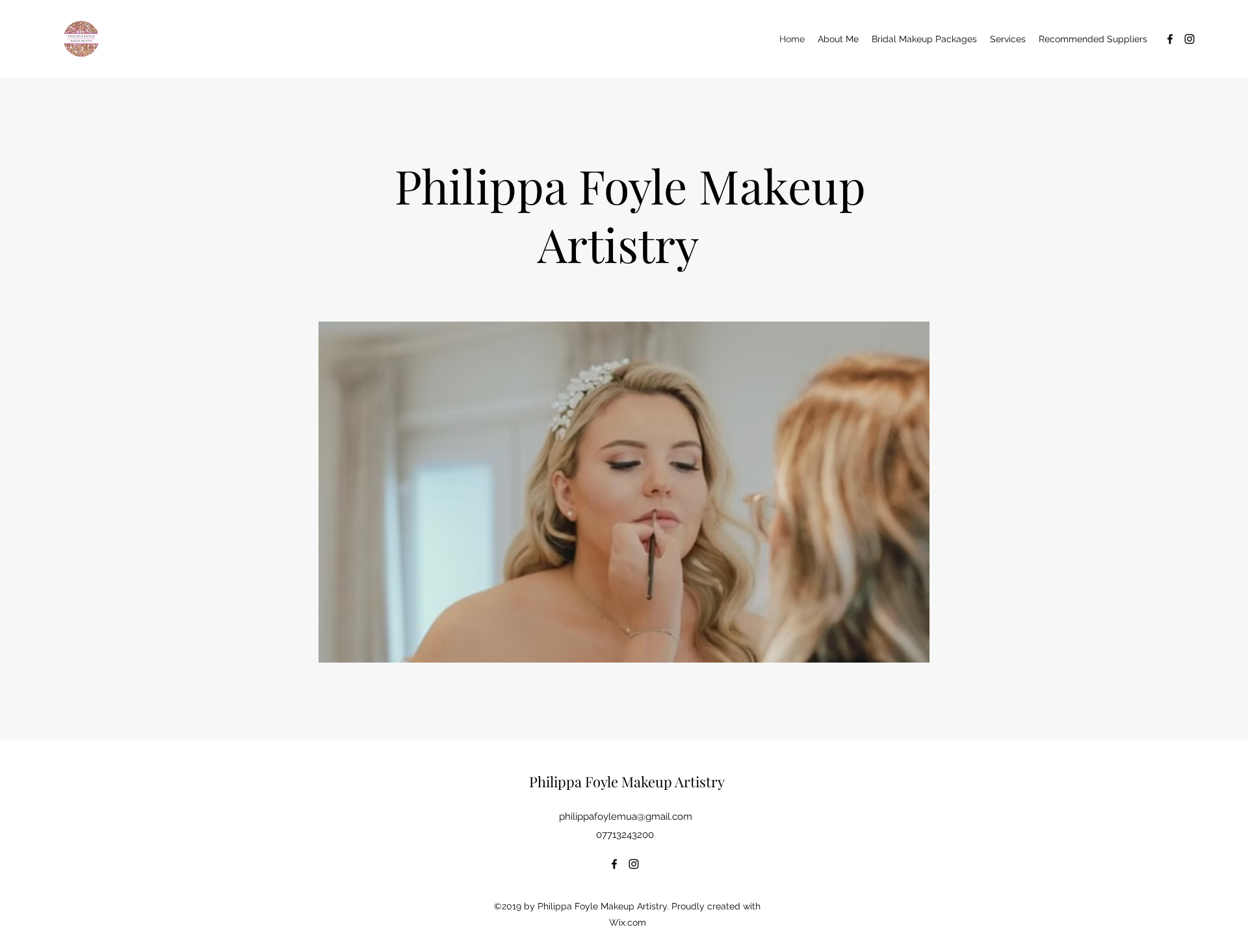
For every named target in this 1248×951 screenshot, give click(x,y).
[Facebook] (1170, 38)
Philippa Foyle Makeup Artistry (627, 781)
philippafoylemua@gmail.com (625, 816)
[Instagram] (1189, 38)
